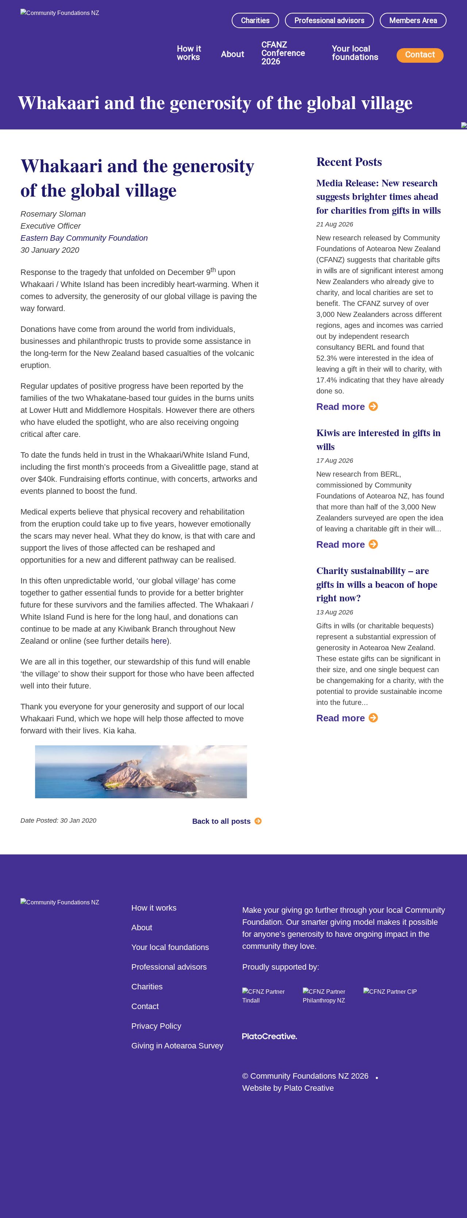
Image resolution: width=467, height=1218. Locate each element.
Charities (255, 20)
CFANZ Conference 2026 (283, 53)
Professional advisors (329, 20)
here (159, 640)
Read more (340, 406)
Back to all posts (221, 821)
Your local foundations (355, 53)
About (232, 54)
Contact (420, 54)
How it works (189, 53)
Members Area (413, 20)
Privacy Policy (156, 1026)
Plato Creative (309, 1088)
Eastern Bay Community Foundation (84, 238)
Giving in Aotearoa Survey (177, 1045)
